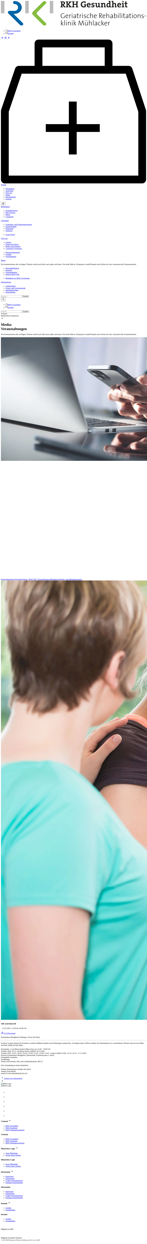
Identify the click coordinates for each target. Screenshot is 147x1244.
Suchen (25, 296)
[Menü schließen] (3, 204)
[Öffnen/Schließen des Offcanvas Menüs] (7, 38)
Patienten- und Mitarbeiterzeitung (70, 579)
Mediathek (54, 579)
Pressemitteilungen (8, 579)
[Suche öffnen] (2, 38)
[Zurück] (3, 299)
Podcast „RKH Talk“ (30, 579)
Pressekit (18, 579)
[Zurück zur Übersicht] (73, 577)
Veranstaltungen (44, 579)
